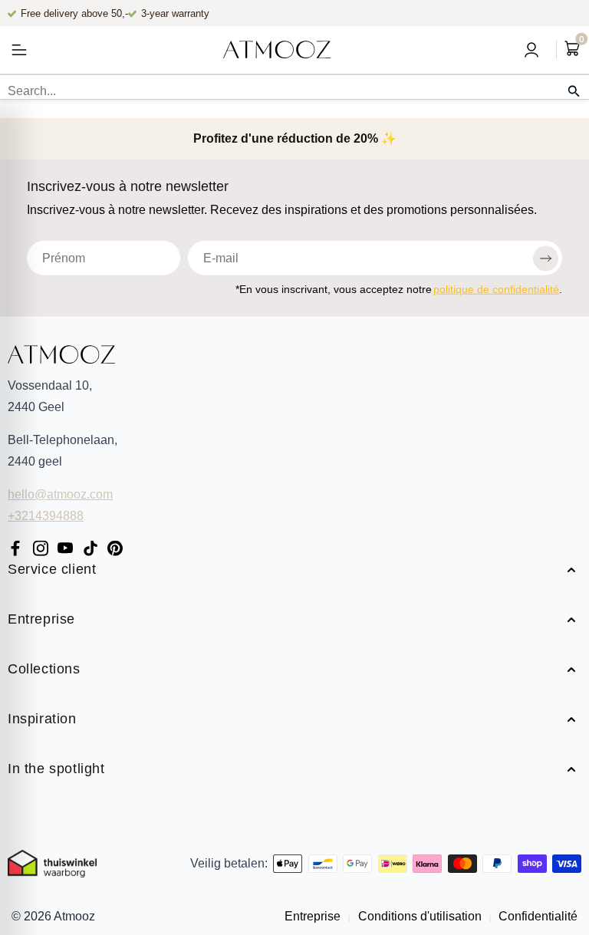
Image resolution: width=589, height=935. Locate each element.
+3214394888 (46, 515)
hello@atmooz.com (60, 494)
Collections (44, 670)
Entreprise (41, 620)
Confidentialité (536, 916)
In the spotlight (56, 769)
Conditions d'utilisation (420, 916)
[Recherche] (573, 91)
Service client (52, 570)
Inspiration (42, 720)
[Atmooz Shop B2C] (277, 50)
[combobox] (294, 91)
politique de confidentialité (496, 288)
